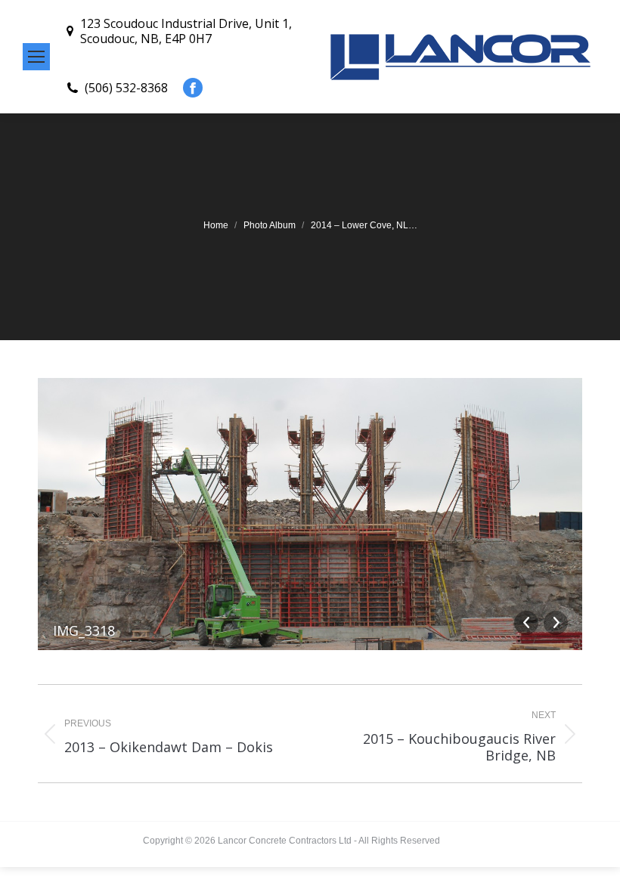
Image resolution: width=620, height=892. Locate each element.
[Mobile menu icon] (36, 56)
